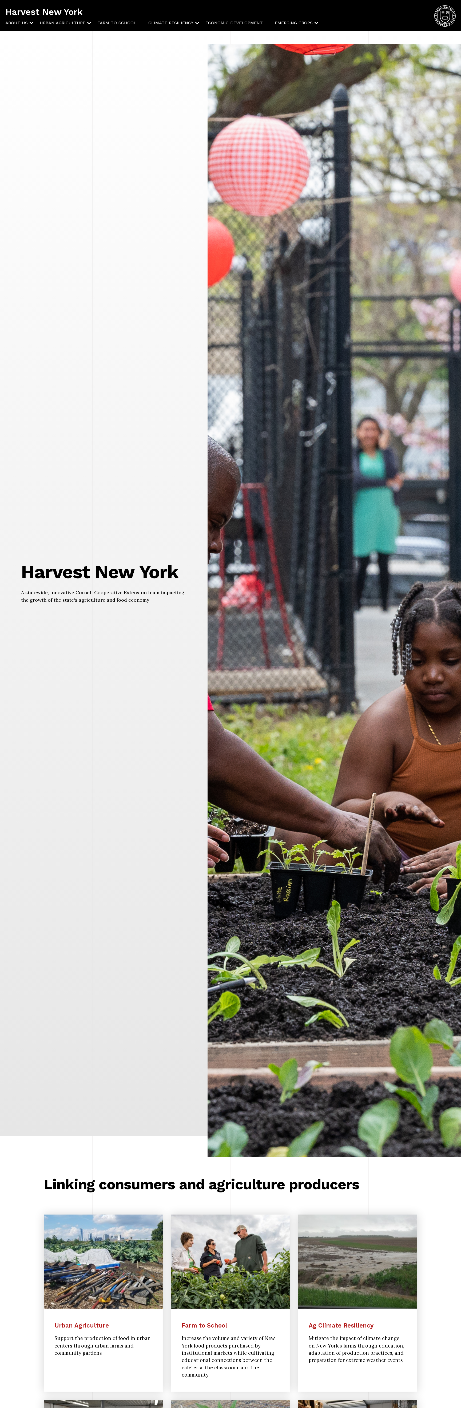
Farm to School (116, 22)
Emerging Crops (294, 22)
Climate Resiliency (170, 22)
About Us (16, 22)
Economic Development (234, 22)
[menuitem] (16, 23)
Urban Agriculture (62, 22)
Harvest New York (44, 12)
